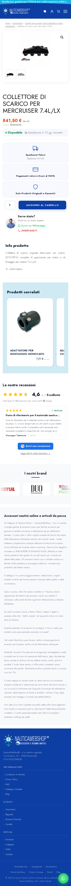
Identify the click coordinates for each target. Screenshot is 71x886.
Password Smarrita (13, 819)
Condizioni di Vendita (15, 774)
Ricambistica (51, 866)
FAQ (7, 784)
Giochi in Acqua (36, 872)
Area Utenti (10, 809)
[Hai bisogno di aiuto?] (63, 878)
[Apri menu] (65, 11)
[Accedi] (52, 11)
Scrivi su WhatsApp (33, 226)
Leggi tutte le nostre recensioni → (35, 453)
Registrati (9, 814)
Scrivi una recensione (38, 446)
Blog (7, 794)
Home (8, 23)
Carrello (9, 824)
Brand (49, 872)
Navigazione (37, 866)
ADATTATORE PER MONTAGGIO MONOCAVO (27, 352)
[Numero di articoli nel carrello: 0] (58, 11)
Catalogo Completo (14, 789)
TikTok (8, 849)
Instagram (10, 844)
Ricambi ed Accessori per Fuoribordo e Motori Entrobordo (34, 25)
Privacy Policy (12, 779)
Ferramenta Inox (21, 866)
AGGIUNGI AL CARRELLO (42, 205)
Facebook (10, 839)
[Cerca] (45, 11)
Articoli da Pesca (18, 872)
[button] (62, 37)
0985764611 (29, 231)
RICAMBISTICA (17, 23)
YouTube (9, 854)
